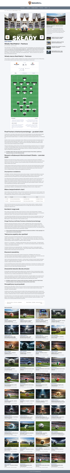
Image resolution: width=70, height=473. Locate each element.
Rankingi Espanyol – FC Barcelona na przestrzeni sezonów (11, 433)
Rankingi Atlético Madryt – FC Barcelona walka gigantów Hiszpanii (42, 417)
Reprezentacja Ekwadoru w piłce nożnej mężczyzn (11, 385)
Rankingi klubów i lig (8, 335)
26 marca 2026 (54, 467)
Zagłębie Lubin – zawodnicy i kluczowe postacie (56, 353)
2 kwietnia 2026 (39, 419)
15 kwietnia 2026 (8, 322)
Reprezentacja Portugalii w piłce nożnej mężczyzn (57, 385)
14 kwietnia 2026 (39, 322)
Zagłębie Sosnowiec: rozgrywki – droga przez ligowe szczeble (58, 38)
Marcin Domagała (14, 45)
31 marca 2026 (23, 435)
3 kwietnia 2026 (7, 419)
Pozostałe (41, 7)
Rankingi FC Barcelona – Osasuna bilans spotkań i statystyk (42, 337)
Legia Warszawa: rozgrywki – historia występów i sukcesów (58, 47)
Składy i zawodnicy (8, 41)
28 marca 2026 (54, 451)
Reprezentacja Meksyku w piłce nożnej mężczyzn (26, 466)
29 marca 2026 (23, 451)
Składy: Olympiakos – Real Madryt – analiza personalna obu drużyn (34, 303)
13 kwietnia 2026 (23, 338)
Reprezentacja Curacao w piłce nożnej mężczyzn (41, 385)
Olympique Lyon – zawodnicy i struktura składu (25, 353)
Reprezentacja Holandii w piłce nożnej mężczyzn (57, 466)
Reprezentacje (22, 367)
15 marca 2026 (7, 45)
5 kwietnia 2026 (7, 403)
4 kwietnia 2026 (39, 403)
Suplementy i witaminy (39, 319)
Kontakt (46, 7)
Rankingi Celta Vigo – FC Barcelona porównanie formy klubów (57, 417)
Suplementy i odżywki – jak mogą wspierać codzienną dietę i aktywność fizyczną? (58, 43)
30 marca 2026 (54, 435)
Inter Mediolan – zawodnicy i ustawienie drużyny (10, 369)
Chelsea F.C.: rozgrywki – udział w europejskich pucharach (42, 401)
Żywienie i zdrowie (34, 7)
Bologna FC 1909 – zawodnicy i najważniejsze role (10, 353)
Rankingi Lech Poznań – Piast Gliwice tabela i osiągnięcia (11, 417)
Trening (28, 7)
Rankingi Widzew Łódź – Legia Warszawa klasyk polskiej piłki (57, 51)
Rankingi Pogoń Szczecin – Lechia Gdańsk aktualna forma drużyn (26, 417)
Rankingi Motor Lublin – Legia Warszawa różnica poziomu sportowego (25, 337)
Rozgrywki (6, 319)
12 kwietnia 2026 (54, 338)
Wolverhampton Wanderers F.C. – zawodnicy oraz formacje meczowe (57, 433)
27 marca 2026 (23, 467)
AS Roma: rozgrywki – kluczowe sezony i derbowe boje (10, 321)
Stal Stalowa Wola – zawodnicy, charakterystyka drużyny (41, 433)
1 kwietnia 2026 (7, 435)
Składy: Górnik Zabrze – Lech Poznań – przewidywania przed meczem (14, 303)
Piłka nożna (22, 7)
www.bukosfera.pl (38, 471)
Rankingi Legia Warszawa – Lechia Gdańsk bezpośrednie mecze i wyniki (58, 401)
